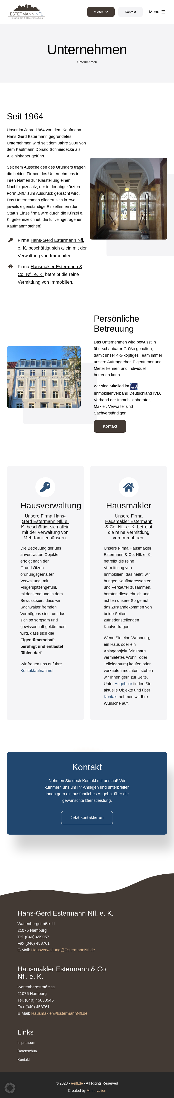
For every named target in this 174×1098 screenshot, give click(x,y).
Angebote (123, 684)
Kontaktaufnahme (36, 670)
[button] (10, 1088)
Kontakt (111, 696)
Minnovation (96, 1091)
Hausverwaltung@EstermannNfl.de (63, 950)
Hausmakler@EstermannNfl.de (59, 1013)
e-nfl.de (77, 1083)
